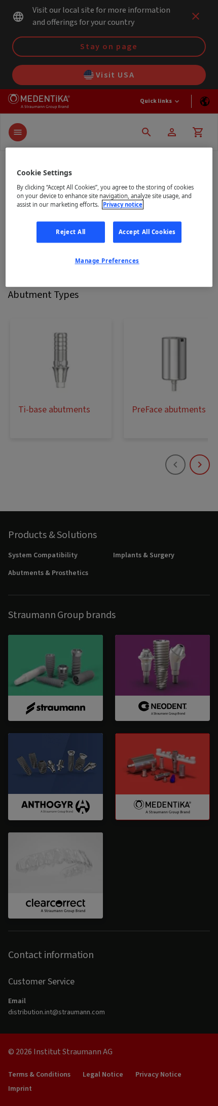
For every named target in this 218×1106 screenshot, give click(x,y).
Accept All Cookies (147, 232)
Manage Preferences (107, 260)
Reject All (71, 232)
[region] (109, 217)
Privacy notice (122, 204)
